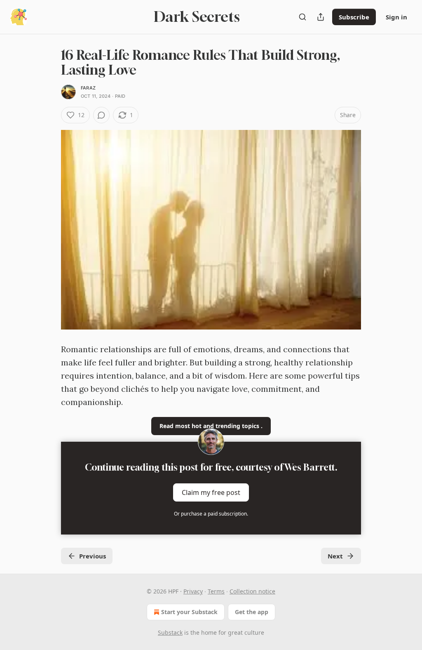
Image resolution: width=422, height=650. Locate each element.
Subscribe (354, 17)
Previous (92, 556)
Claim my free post (211, 492)
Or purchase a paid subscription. (211, 513)
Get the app (251, 612)
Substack (170, 632)
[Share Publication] (320, 17)
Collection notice (252, 591)
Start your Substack (189, 612)
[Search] (302, 17)
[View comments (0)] (101, 115)
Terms (216, 591)
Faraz (88, 88)
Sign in (396, 17)
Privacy (193, 591)
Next (335, 556)
